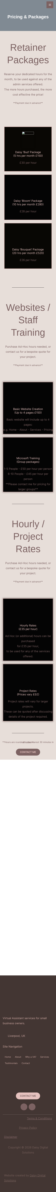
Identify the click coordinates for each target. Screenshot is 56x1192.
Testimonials (11, 1063)
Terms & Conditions (39, 1118)
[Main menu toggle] (49, 4)
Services (44, 1056)
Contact (26, 1063)
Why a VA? (30, 1056)
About (18, 1056)
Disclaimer (10, 1137)
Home (8, 1056)
